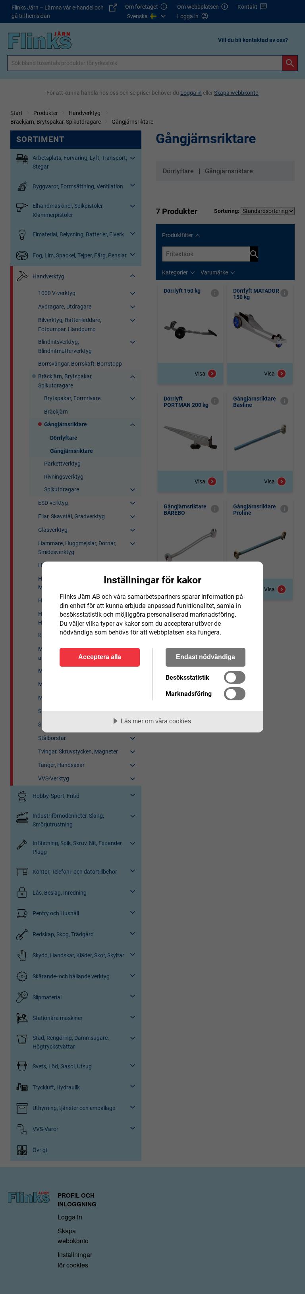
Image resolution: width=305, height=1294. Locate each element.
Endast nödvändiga (205, 656)
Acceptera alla (99, 656)
